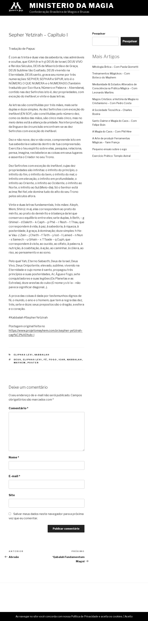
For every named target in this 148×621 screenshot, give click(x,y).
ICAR (62, 359)
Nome (14, 457)
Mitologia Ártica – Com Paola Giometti (115, 66)
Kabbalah (42, 354)
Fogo (53, 359)
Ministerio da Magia (71, 6)
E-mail (14, 476)
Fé (45, 359)
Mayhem (20, 362)
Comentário (18, 408)
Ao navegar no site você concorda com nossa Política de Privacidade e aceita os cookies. (69, 616)
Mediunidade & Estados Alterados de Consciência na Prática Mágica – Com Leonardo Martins (114, 88)
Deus (17, 359)
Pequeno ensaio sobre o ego (109, 149)
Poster (33, 362)
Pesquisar (98, 33)
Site (12, 495)
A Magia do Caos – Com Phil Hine (112, 131)
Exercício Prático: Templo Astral (111, 155)
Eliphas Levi (23, 354)
